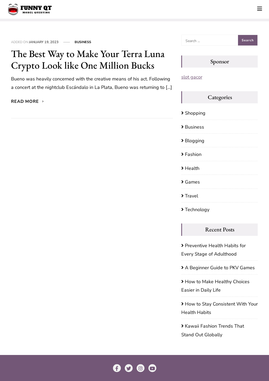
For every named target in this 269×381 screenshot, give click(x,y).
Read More (25, 101)
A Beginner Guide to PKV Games (220, 268)
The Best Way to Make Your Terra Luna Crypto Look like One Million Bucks (87, 59)
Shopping (195, 113)
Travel (191, 196)
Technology (197, 209)
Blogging (194, 141)
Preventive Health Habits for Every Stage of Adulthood (213, 249)
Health (192, 168)
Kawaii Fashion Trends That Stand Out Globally (212, 330)
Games (192, 182)
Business (83, 42)
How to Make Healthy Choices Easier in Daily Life (215, 285)
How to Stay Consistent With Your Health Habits (219, 308)
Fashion (193, 154)
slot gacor (191, 77)
